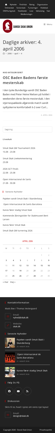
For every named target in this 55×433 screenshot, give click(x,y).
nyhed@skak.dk (20, 317)
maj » (12, 282)
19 (20, 270)
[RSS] (27, 391)
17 (6, 270)
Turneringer (33, 8)
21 (35, 270)
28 (35, 276)
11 (13, 265)
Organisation (42, 4)
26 (20, 276)
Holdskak (44, 8)
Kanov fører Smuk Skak (14, 225)
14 (35, 265)
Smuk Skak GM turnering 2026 (17, 230)
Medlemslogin (26, 14)
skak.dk (16, 326)
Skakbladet (22, 11)
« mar (5, 282)
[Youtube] (18, 391)
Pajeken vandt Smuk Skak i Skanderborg (22, 198)
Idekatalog (40, 11)
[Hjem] (4, 53)
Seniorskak (20, 8)
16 (49, 265)
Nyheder (13, 4)
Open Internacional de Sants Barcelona (22, 204)
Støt (48, 11)
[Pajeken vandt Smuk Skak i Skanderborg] (10, 343)
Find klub (23, 4)
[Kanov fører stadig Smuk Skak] (10, 372)
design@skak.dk (21, 415)
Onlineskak (9, 8)
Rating (31, 4)
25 (13, 276)
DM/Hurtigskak (9, 11)
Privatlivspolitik (46, 430)
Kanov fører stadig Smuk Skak (17, 210)
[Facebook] (9, 391)
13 (27, 265)
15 (42, 265)
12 (20, 265)
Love (31, 11)
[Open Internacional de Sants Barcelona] (10, 357)
